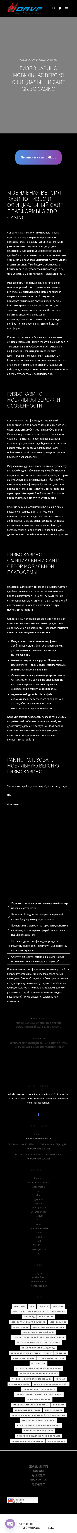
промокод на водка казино (28, 1441)
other (39, 1195)
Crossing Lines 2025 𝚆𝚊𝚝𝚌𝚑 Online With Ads (38, 1154)
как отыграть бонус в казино (39, 1420)
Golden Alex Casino (24, 1358)
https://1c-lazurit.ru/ (51, 1358)
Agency (48, 1353)
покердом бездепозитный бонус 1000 (38, 1436)
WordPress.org (38, 1285)
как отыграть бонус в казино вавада (38, 1425)
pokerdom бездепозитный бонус (39, 1374)
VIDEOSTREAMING (38, 1228)
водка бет (59, 1405)
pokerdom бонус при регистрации (31, 1379)
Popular (60, 1379)
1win (32, 1306)
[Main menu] (66, 8)
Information (38, 1363)
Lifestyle (38, 1216)
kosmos (38, 1178)
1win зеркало (46, 1317)
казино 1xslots (53, 1410)
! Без (38, 1220)
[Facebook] (38, 1114)
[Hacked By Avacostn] (25, 8)
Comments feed (38, 1281)
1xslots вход (21, 1327)
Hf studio (49, 1528)
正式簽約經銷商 (38, 1466)
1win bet (43, 1306)
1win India (57, 1306)
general (38, 1199)
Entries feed (38, 1277)
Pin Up (37, 1134)
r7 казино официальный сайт (51, 1384)
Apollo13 (61, 1353)
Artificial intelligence (38, 1182)
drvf (25, 1528)
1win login (18, 1311)
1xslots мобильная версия (48, 1327)
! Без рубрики (38, 1249)
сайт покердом (56, 1441)
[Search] (53, 8)
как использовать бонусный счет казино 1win (38, 1415)
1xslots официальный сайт (38, 1332)
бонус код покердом (39, 1399)
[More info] (60, 8)
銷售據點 (38, 1471)
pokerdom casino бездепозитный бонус (38, 1368)
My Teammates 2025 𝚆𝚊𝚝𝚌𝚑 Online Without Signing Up (37, 1144)
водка (38, 1203)
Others (38, 1232)
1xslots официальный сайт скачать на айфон (38, 1337)
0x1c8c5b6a (20, 1306)
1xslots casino (58, 1322)
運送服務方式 (38, 1480)
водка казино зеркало (27, 1410)
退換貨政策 (38, 1475)
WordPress (39, 1245)
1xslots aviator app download (28, 1322)
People (38, 1236)
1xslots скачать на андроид (38, 1348)
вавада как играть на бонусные (31, 1405)
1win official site (38, 1311)
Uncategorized (39, 1207)
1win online (58, 1311)
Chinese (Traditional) (16, 1500)
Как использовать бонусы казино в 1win (38, 1394)
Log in (38, 1273)
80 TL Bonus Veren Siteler (25, 1353)
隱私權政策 (38, 1484)
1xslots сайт (52, 1342)
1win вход (29, 1317)
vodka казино (30, 1389)
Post (38, 1241)
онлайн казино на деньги (38, 1431)
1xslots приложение (29, 1342)
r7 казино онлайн (19, 1384)
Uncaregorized (39, 1211)
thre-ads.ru (13, 273)
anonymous (38, 1186)
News (39, 1224)
